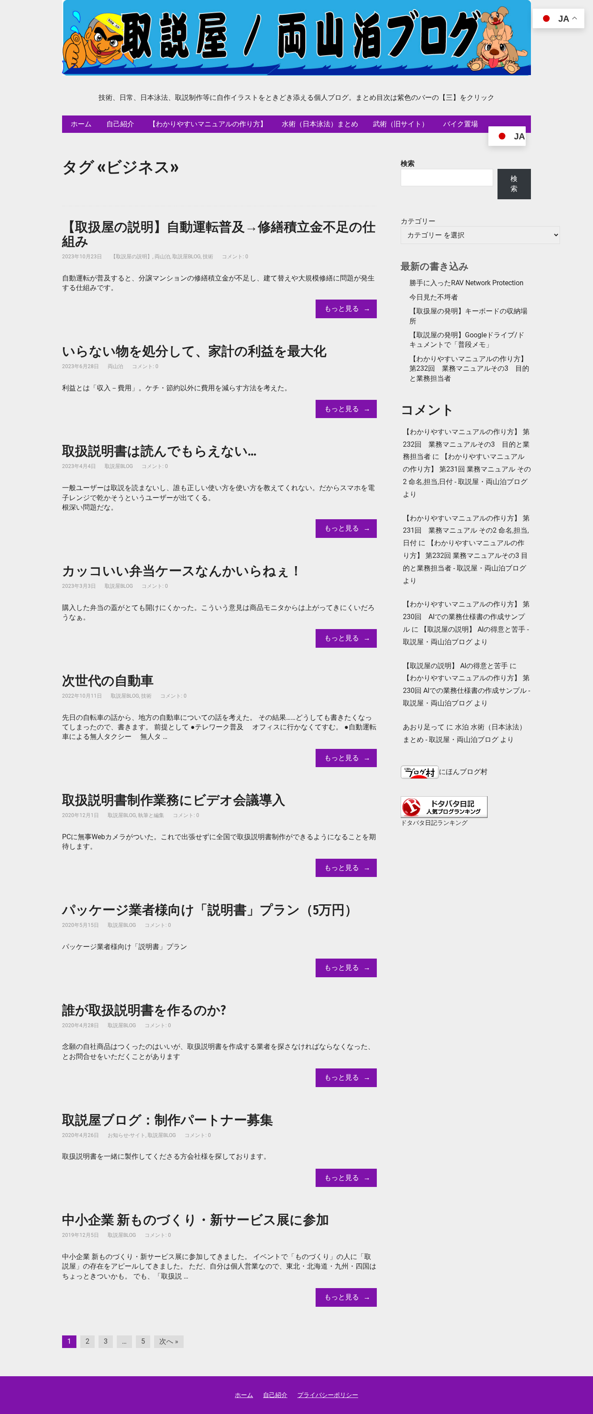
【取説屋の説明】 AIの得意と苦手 (455, 666)
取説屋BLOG (186, 257)
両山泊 (162, 257)
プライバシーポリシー (327, 1394)
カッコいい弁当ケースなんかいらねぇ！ (182, 571)
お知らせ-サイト (126, 1135)
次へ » (168, 1341)
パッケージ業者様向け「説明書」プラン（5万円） (210, 910)
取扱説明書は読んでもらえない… (159, 451)
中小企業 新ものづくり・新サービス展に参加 (195, 1220)
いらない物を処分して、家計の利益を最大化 (194, 351)
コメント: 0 (235, 257)
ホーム (244, 1394)
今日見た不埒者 (433, 297)
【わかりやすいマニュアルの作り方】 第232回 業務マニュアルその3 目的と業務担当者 (469, 368)
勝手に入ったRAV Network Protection (466, 283)
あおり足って (424, 727)
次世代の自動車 (108, 681)
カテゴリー (418, 221)
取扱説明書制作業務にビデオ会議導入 (173, 800)
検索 (408, 163)
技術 (208, 257)
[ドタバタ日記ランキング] (444, 807)
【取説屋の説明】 (131, 257)
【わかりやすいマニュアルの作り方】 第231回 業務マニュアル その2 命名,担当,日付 (466, 530)
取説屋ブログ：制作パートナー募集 (167, 1120)
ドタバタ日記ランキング (434, 823)
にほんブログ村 (463, 772)
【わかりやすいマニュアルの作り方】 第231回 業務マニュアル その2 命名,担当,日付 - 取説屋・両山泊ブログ (467, 469)
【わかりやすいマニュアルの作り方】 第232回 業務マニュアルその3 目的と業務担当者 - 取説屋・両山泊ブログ (465, 555)
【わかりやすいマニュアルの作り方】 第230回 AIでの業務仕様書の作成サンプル (466, 616)
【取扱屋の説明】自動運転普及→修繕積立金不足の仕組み (219, 234)
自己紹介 (275, 1394)
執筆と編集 (151, 815)
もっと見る (341, 308)
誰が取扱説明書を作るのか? (144, 1010)
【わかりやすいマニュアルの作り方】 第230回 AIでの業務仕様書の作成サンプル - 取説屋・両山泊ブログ (466, 690)
